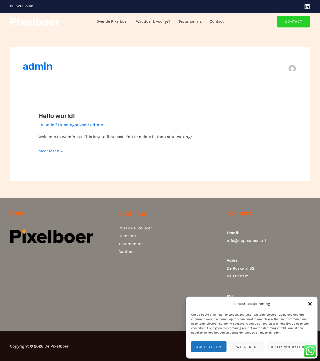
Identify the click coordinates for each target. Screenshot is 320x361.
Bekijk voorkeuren (290, 347)
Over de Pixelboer (112, 21)
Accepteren (208, 347)
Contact (217, 21)
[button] (310, 303)
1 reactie (46, 124)
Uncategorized (72, 124)
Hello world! (56, 116)
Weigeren (246, 347)
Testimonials (190, 21)
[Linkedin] (307, 6)
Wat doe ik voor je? (153, 21)
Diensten (127, 235)
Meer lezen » (50, 150)
